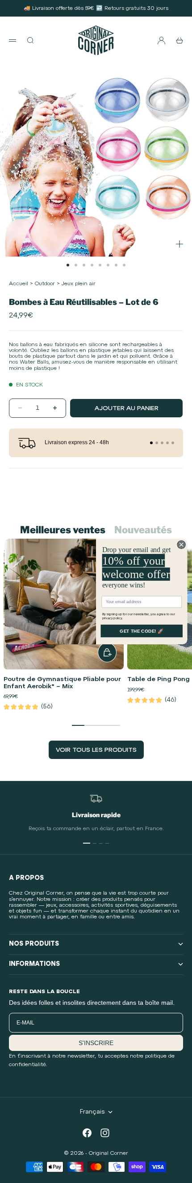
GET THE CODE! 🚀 (141, 631)
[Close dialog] (181, 544)
